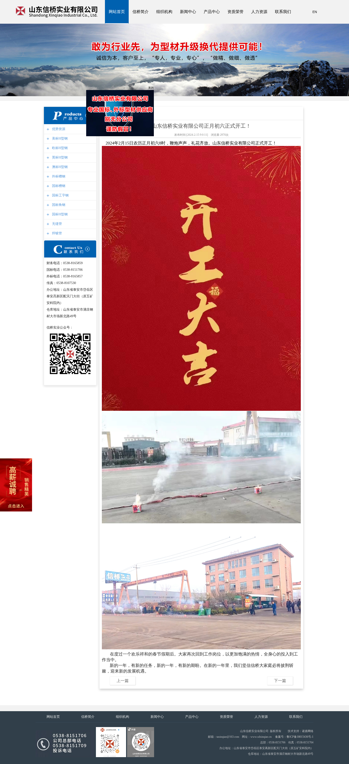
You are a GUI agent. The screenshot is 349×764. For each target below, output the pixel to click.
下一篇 (280, 680)
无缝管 (56, 224)
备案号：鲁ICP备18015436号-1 (294, 736)
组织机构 (164, 16)
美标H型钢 (59, 138)
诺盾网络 (307, 731)
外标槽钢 (58, 176)
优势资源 (58, 129)
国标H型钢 (59, 214)
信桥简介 (140, 16)
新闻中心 (188, 16)
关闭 (165, 101)
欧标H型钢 (59, 148)
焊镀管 (56, 233)
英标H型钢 (59, 157)
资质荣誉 (235, 16)
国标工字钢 (60, 195)
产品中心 (212, 16)
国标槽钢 (58, 186)
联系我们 (283, 16)
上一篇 (123, 680)
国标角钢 (58, 205)
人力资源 (259, 16)
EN (314, 12)
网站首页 (117, 16)
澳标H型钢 (59, 167)
